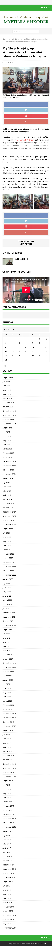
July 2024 (6, 482)
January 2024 (8, 507)
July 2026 (6, 381)
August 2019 (8, 730)
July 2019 (6, 734)
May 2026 (7, 390)
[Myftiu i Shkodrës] (8, 264)
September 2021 (9, 625)
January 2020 (8, 709)
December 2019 (9, 713)
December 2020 (9, 663)
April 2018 (7, 797)
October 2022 (8, 571)
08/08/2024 (9, 62)
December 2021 (9, 613)
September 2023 (9, 524)
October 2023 (8, 520)
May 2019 (7, 743)
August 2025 (8, 428)
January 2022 (8, 608)
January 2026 (8, 407)
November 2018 (9, 768)
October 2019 (8, 722)
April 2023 (7, 545)
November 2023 (9, 516)
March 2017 (7, 852)
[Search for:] (26, 31)
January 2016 (8, 911)
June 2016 (7, 890)
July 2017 (6, 835)
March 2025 (7, 449)
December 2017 (9, 814)
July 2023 (6, 533)
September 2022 (9, 575)
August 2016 (8, 881)
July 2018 (6, 785)
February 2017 (8, 856)
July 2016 (6, 886)
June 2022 (7, 587)
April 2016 (7, 898)
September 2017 (9, 827)
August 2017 (8, 831)
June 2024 (7, 486)
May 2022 (7, 592)
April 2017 (7, 848)
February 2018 (8, 806)
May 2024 (7, 491)
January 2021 (8, 659)
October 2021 (8, 621)
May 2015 (7, 923)
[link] (25, 140)
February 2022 (8, 604)
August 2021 (8, 629)
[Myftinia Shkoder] (26, 19)
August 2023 (8, 528)
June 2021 (7, 638)
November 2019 (9, 717)
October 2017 (8, 823)
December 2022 (9, 562)
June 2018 (7, 789)
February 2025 (8, 453)
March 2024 (7, 499)
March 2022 (7, 600)
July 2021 (6, 633)
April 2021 (7, 646)
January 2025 (8, 457)
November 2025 (9, 415)
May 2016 (7, 894)
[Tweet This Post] (26, 110)
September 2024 (9, 474)
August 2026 (8, 377)
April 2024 (7, 495)
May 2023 (7, 541)
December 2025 (9, 411)
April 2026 (7, 394)
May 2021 (7, 642)
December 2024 (9, 461)
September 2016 (9, 877)
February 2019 (8, 755)
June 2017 (7, 839)
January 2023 (8, 558)
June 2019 (7, 738)
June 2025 (7, 436)
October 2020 (8, 671)
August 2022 (8, 579)
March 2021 (7, 650)
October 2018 (8, 772)
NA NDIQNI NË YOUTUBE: (18, 271)
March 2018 (7, 802)
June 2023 (7, 537)
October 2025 (8, 419)
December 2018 (9, 764)
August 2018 (8, 781)
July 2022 (6, 583)
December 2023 (9, 512)
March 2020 (7, 701)
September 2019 (9, 726)
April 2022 (7, 596)
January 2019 (8, 760)
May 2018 (7, 793)
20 (26, 351)
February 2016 (8, 907)
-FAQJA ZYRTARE (40, 943)
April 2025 (7, 444)
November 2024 (9, 465)
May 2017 (7, 844)
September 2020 (9, 675)
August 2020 (8, 680)
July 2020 (6, 684)
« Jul (4, 366)
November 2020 (9, 667)
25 (13, 355)
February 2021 (8, 654)
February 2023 (8, 554)
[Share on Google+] (26, 121)
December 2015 (9, 915)
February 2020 (8, 705)
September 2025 (9, 423)
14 (33, 347)
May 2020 (7, 692)
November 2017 (9, 818)
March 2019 (7, 751)
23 (46, 351)
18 (13, 351)
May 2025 (7, 440)
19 (19, 351)
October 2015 (8, 919)
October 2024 (8, 470)
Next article (26, 244)
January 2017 (8, 860)
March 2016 (7, 902)
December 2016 (9, 865)
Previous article (26, 241)
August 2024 (8, 478)
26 (19, 355)
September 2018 (9, 776)
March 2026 (7, 398)
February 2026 (8, 402)
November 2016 (9, 869)
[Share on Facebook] (26, 104)
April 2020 (7, 696)
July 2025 (6, 432)
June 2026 (7, 386)
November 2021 (9, 617)
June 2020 (7, 688)
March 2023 (7, 549)
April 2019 (7, 747)
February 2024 (8, 503)
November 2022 (9, 566)
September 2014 (9, 928)
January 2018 (8, 810)
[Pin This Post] (26, 116)
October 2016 (8, 873)
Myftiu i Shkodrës (23, 259)
